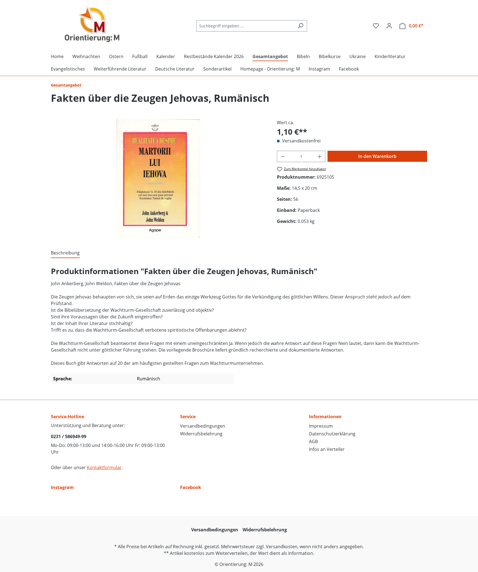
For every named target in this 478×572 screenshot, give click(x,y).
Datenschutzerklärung (332, 434)
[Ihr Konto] (389, 25)
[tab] (65, 253)
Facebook (190, 487)
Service (188, 417)
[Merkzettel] (376, 25)
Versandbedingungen (202, 426)
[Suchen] (300, 26)
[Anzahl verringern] (283, 156)
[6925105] (158, 178)
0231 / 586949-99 (68, 436)
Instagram (62, 487)
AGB (313, 441)
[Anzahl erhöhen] (320, 156)
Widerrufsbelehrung (201, 434)
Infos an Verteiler (327, 449)
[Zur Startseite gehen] (92, 24)
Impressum (321, 426)
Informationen (325, 417)
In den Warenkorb (377, 156)
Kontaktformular (104, 467)
